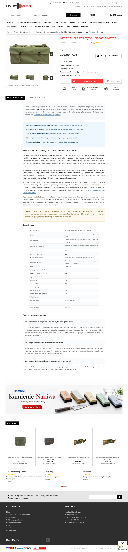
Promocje (85, 6)
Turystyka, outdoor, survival (99, 22)
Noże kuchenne (12, 26)
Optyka (72, 22)
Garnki (68, 26)
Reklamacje (11, 530)
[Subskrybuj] (119, 497)
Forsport (72, 43)
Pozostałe (84, 26)
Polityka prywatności (14, 520)
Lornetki (64, 22)
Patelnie (60, 26)
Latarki (56, 22)
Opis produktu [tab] (15, 98)
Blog (8, 512)
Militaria (114, 22)
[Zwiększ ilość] (68, 81)
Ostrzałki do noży (26, 26)
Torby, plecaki (82, 22)
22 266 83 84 (57, 3)
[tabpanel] (64, 240)
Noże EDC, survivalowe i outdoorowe (28, 22)
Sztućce (76, 26)
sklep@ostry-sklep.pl (72, 3)
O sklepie (77, 6)
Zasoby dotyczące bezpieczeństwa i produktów (23, 85)
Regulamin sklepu (13, 522)
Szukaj (74, 15)
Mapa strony (11, 517)
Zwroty (9, 528)
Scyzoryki (10, 22)
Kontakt (92, 6)
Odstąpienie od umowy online (18, 514)
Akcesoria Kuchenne (42, 26)
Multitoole (47, 22)
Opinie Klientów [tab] (36, 98)
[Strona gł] (18, 6)
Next (51, 78)
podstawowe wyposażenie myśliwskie (47, 115)
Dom (53, 26)
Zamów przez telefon (115, 6)
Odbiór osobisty (101, 6)
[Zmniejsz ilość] (61, 81)
